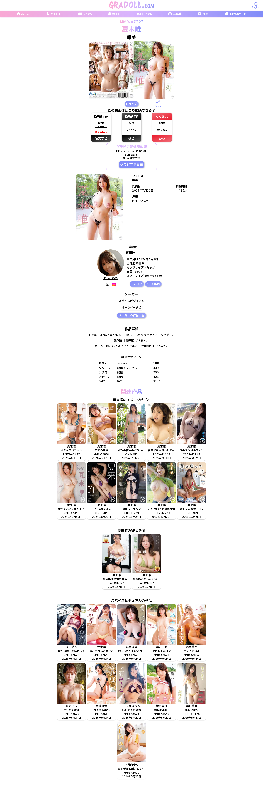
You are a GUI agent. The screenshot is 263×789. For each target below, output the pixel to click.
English (256, 7)
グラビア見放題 (131, 164)
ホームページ (130, 307)
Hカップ (131, 104)
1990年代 (153, 284)
